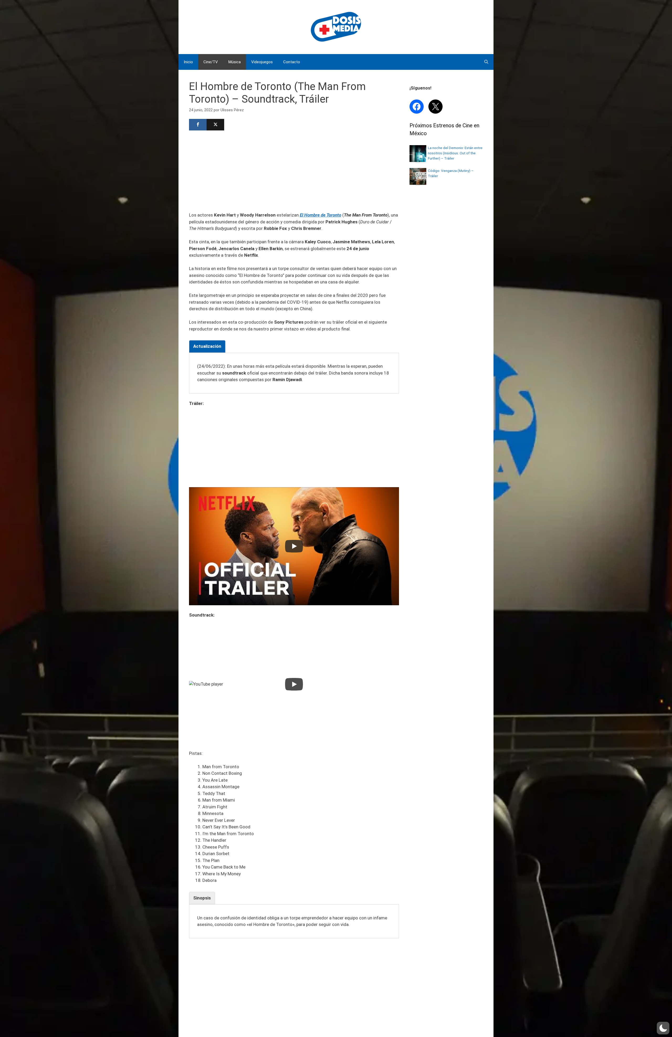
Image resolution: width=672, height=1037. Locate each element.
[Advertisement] (294, 170)
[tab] (207, 346)
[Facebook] (198, 124)
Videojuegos (262, 62)
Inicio (188, 62)
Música (234, 62)
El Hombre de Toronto (320, 215)
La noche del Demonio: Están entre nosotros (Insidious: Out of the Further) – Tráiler (455, 153)
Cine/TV (210, 62)
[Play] (294, 546)
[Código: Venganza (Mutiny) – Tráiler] (418, 183)
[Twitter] (215, 124)
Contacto (291, 62)
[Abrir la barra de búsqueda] (486, 62)
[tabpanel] (294, 373)
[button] (663, 1028)
